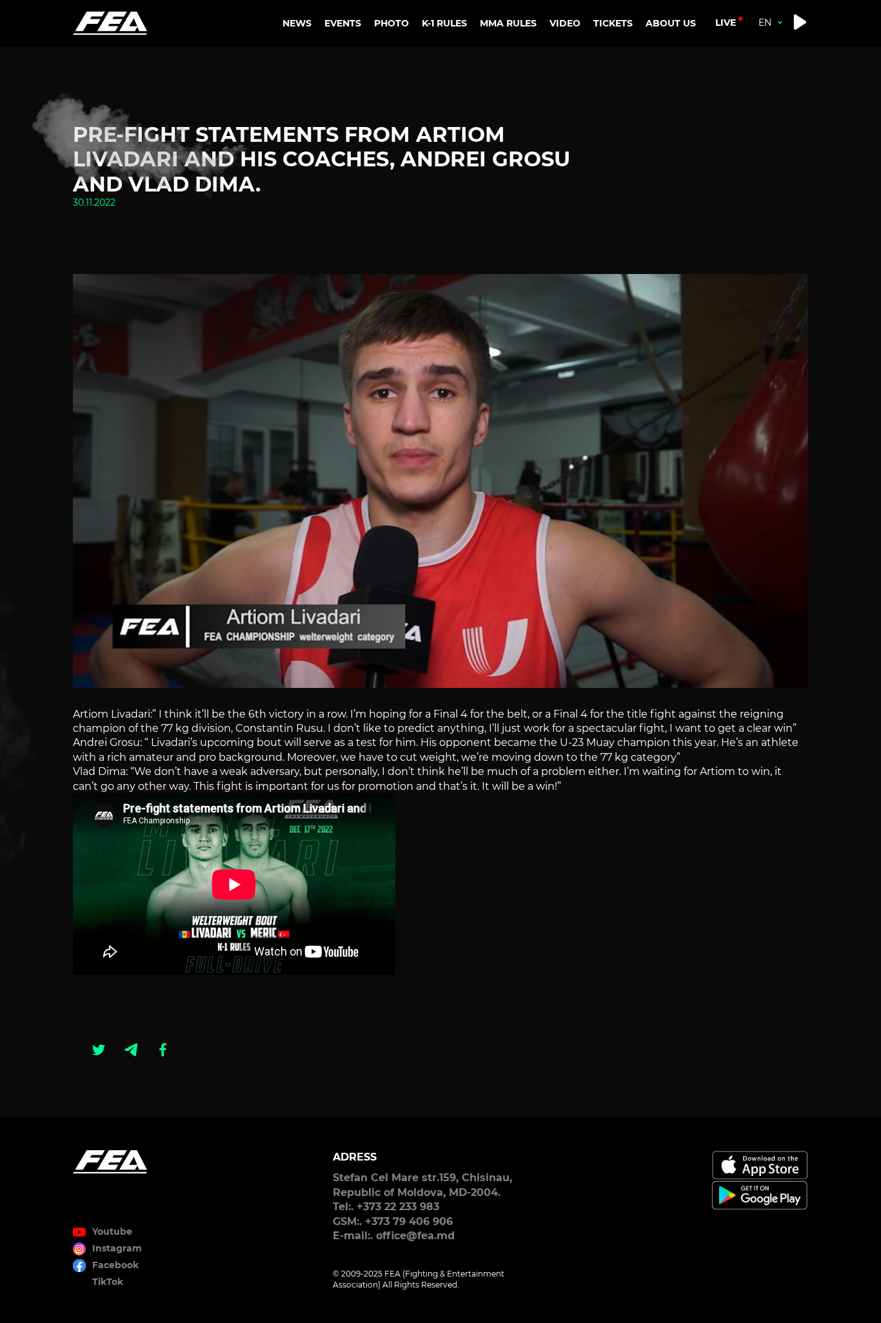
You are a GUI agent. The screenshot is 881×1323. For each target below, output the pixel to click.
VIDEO (564, 23)
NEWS (297, 23)
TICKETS (613, 23)
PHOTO (391, 23)
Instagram (117, 1248)
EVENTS (342, 23)
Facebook (115, 1265)
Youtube (112, 1231)
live (725, 22)
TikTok (107, 1282)
